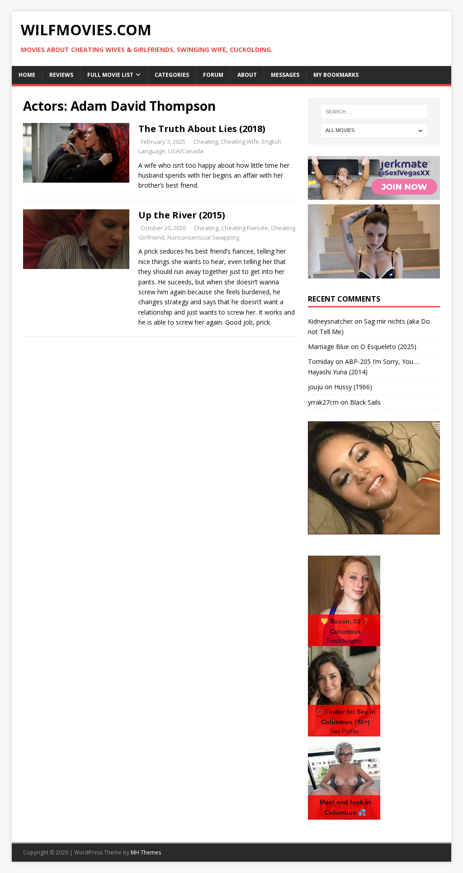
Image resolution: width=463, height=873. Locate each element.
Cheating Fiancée (244, 228)
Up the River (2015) (181, 215)
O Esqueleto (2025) (388, 346)
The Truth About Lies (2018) (201, 129)
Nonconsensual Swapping (203, 237)
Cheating (206, 141)
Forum (213, 75)
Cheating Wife (240, 141)
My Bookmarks (336, 75)
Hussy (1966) (353, 386)
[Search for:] (374, 111)
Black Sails (365, 402)
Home (27, 75)
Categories (172, 75)
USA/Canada (185, 151)
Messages (285, 75)
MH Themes (146, 852)
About (247, 75)
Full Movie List (110, 75)
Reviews (61, 75)
